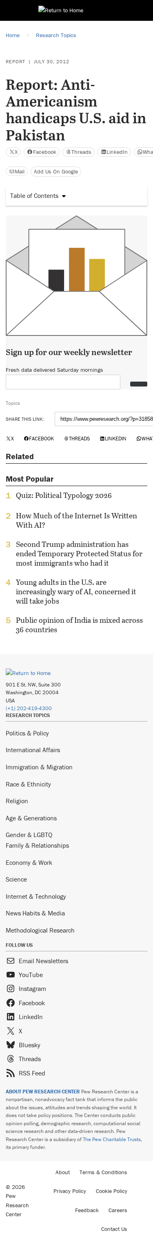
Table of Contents (34, 195)
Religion (17, 801)
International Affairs (33, 750)
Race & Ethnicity (28, 784)
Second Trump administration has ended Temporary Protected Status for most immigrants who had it (79, 554)
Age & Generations (31, 818)
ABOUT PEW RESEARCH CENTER (43, 1091)
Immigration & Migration (39, 767)
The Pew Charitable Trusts (112, 1139)
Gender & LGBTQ (29, 835)
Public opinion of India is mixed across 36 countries (79, 624)
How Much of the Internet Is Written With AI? (76, 520)
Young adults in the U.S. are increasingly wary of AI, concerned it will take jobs (76, 592)
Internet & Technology (36, 896)
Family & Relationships (37, 845)
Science (16, 879)
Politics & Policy (27, 733)
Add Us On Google (56, 171)
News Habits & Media (35, 913)
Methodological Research (40, 930)
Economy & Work (29, 862)
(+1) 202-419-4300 (29, 708)
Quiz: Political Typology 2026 (64, 495)
